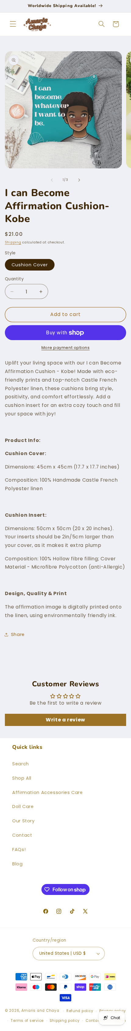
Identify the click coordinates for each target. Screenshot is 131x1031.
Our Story (23, 821)
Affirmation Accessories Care (47, 792)
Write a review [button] (65, 719)
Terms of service (27, 1020)
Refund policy (80, 1010)
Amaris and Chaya (40, 1010)
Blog (17, 864)
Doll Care (23, 806)
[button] (13, 24)
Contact (22, 835)
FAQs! (19, 849)
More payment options (65, 347)
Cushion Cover (30, 265)
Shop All (21, 778)
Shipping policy (65, 1020)
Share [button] (18, 634)
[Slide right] (79, 180)
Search (20, 764)
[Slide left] (51, 180)
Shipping (13, 242)
